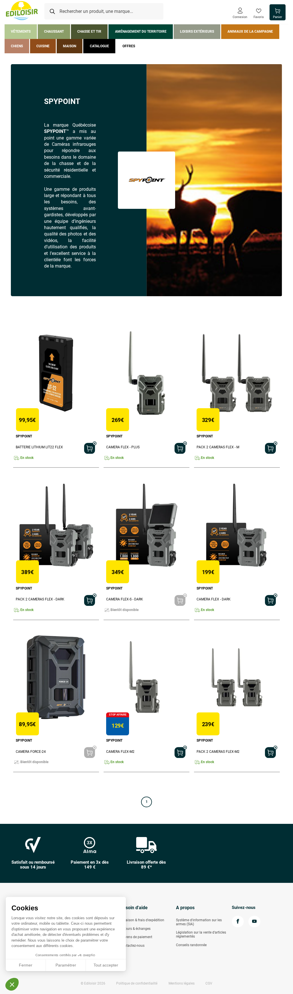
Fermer (25, 965)
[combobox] (103, 11)
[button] (12, 984)
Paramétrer (66, 965)
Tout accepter (106, 965)
